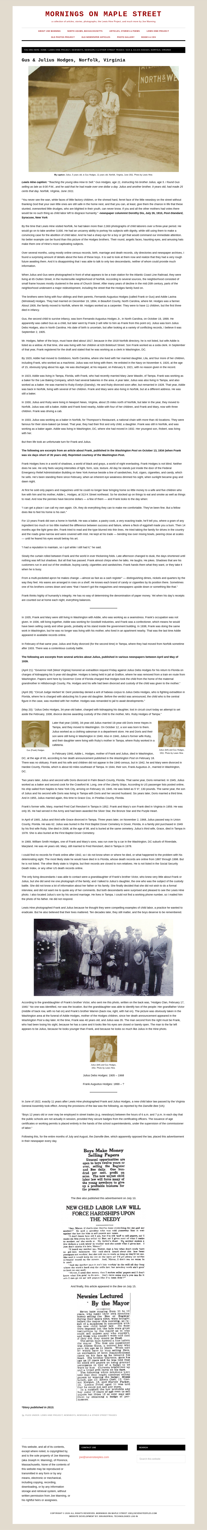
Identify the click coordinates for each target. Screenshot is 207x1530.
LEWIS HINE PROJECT (52, 1415)
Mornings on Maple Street (103, 14)
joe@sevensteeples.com (94, 1457)
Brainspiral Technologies (114, 1516)
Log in (134, 1516)
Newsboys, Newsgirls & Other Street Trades (90, 1415)
